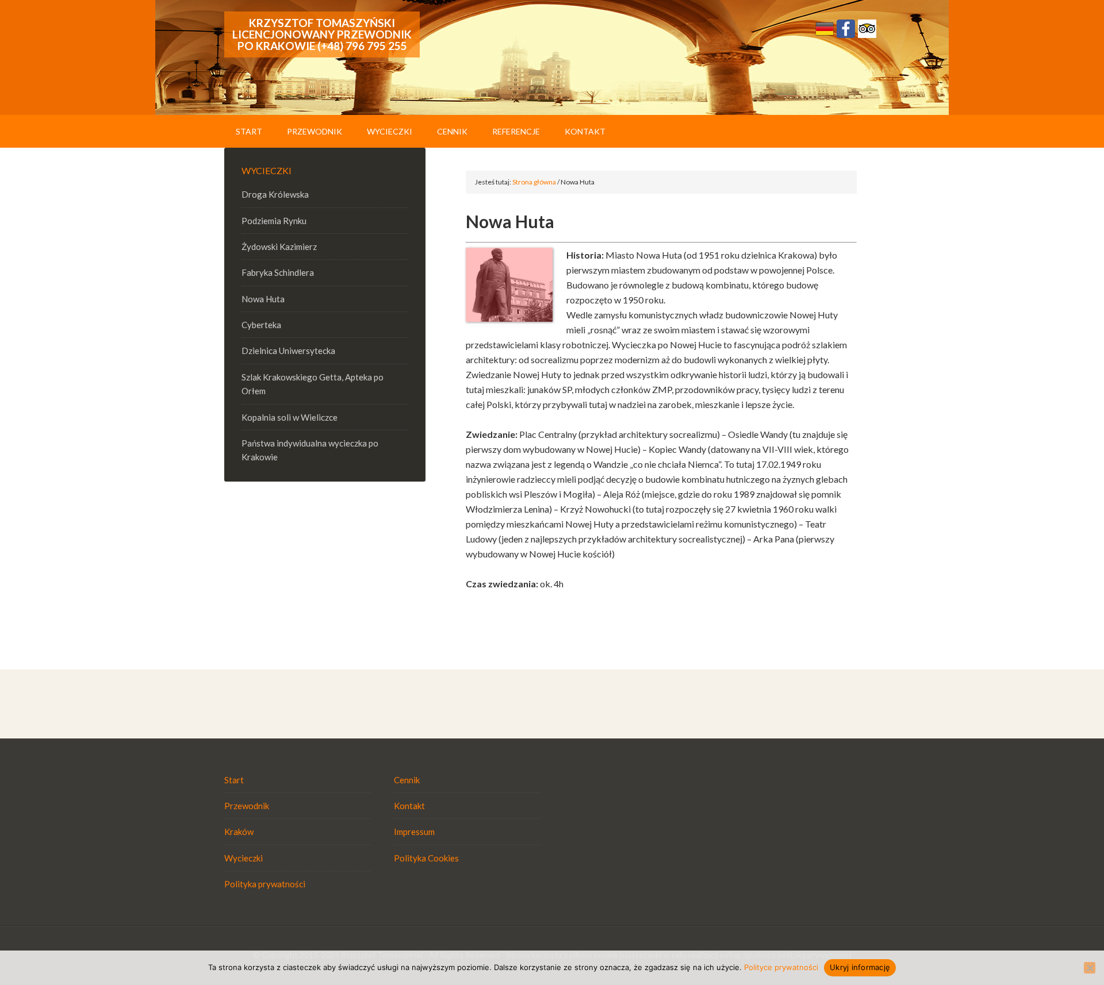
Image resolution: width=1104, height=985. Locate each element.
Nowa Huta (263, 299)
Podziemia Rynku (273, 221)
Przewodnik (246, 806)
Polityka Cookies (426, 858)
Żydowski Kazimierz (279, 246)
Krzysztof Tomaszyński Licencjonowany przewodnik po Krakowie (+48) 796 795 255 (322, 34)
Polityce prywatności (781, 967)
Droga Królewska (275, 194)
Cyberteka (261, 325)
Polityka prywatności (264, 884)
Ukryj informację (860, 967)
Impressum (414, 831)
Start (234, 780)
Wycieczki (243, 858)
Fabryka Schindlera (277, 272)
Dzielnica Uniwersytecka (288, 350)
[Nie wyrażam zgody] (1089, 968)
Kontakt (409, 806)
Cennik (407, 780)
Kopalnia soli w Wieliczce (289, 417)
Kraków (239, 831)
